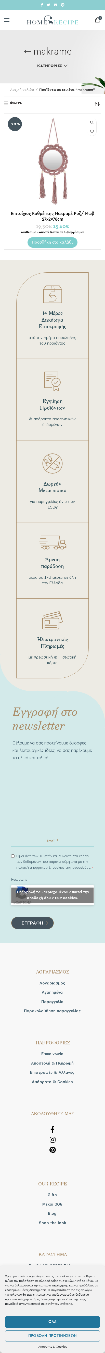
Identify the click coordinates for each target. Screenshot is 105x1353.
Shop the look (52, 1222)
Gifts (52, 1194)
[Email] (55, 5)
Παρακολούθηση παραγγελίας (52, 1011)
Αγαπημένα (52, 992)
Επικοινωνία (52, 1053)
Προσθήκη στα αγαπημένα (91, 131)
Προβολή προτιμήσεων (52, 1336)
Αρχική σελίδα (22, 90)
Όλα (52, 1322)
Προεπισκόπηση (91, 122)
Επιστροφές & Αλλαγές (52, 1072)
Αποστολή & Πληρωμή (52, 1063)
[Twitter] (48, 5)
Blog (52, 1213)
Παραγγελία (52, 1001)
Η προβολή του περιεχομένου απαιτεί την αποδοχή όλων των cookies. (52, 895)
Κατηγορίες (49, 66)
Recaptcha (19, 879)
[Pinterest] (62, 5)
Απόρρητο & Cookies (52, 1346)
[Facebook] (42, 5)
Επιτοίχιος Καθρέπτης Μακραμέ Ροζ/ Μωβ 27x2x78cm (52, 216)
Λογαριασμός (52, 983)
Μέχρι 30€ (52, 1204)
